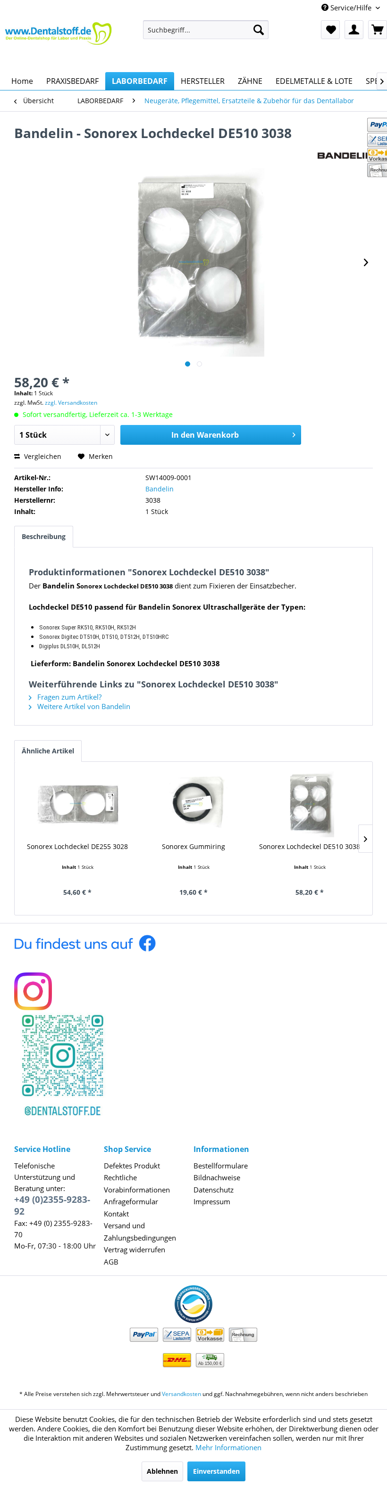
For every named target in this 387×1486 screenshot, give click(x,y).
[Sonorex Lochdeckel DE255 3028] (77, 804)
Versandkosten (181, 1394)
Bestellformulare (221, 1165)
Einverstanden (216, 1471)
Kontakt (116, 1213)
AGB (111, 1261)
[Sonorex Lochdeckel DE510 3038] (309, 804)
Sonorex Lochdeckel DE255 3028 (77, 846)
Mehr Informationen (228, 1447)
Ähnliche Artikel (48, 750)
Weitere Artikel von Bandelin (82, 706)
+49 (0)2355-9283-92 (52, 1205)
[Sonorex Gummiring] (193, 804)
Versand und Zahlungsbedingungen (140, 1231)
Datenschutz (214, 1189)
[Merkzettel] (330, 29)
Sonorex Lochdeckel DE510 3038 (309, 846)
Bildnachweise (217, 1177)
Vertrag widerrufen (134, 1249)
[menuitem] (206, 29)
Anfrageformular (131, 1201)
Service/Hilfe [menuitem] (350, 7)
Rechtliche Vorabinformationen (137, 1183)
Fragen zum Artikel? (68, 697)
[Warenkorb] (377, 29)
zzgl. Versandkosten (71, 403)
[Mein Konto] (354, 29)
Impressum (212, 1201)
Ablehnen (162, 1471)
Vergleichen (41, 456)
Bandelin (159, 488)
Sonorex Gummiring (193, 846)
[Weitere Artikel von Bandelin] (345, 142)
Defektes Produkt (132, 1165)
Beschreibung (44, 536)
